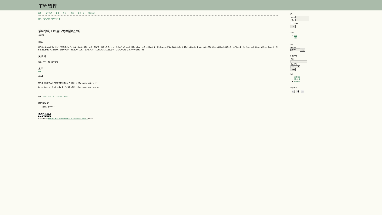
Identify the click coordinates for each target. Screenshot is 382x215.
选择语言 (293, 47)
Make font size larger (302, 91)
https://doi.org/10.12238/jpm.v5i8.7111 (55, 96)
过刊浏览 (91, 13)
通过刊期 (297, 77)
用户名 (293, 17)
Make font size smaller (293, 91)
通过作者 (297, 79)
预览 (295, 36)
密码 (292, 20)
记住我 (296, 23)
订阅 (295, 38)
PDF (39, 71)
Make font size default (297, 91)
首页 (39, 13)
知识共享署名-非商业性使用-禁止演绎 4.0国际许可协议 (68, 118)
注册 (64, 13)
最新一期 (81, 13)
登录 (57, 13)
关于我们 (49, 13)
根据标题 (297, 81)
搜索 (72, 13)
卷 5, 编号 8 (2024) (50, 19)
